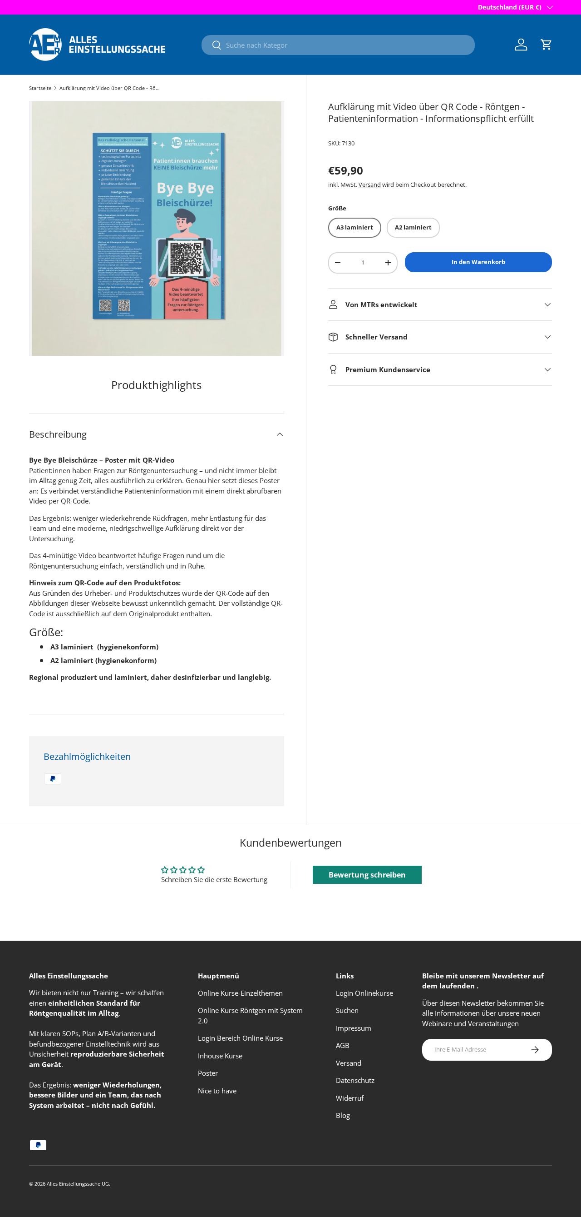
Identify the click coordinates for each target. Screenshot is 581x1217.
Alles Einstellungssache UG (78, 1183)
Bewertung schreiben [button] (367, 875)
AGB (343, 1045)
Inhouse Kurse (220, 1055)
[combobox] (338, 45)
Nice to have (217, 1090)
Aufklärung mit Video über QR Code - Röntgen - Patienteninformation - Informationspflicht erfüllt (110, 87)
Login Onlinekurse (364, 993)
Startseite (40, 87)
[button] (546, 45)
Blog (343, 1115)
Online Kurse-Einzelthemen (240, 993)
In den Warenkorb (478, 262)
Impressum (353, 1027)
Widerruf (350, 1097)
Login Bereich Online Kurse (240, 1037)
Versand (370, 184)
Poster (208, 1072)
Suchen (347, 1010)
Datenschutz (355, 1080)
